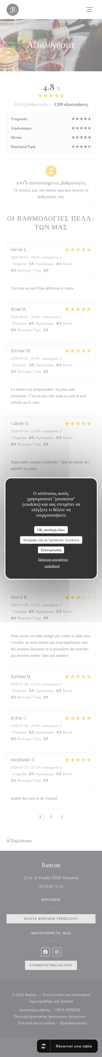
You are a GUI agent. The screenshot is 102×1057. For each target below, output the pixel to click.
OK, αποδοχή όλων (51, 530)
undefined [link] (52, 566)
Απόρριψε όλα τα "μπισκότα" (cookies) (51, 540)
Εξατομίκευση (51, 550)
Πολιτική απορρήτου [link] (53, 559)
